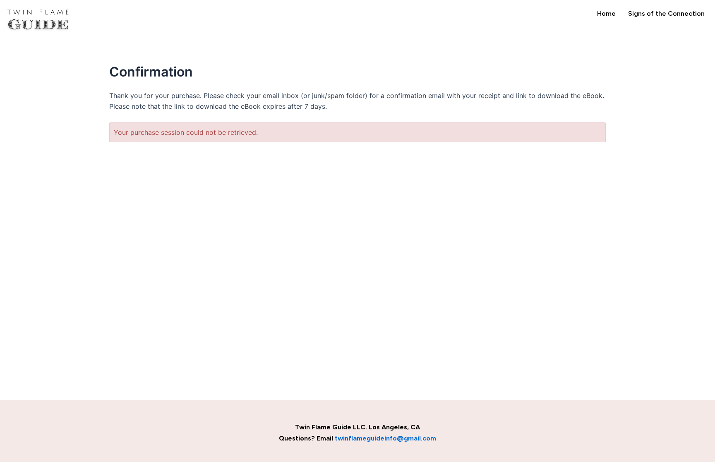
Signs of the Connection (666, 13)
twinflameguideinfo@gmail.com (385, 438)
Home (606, 13)
